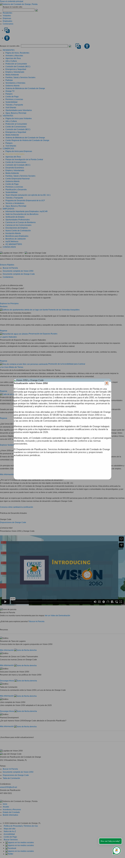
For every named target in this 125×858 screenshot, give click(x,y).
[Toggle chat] (116, 850)
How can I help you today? (110, 841)
